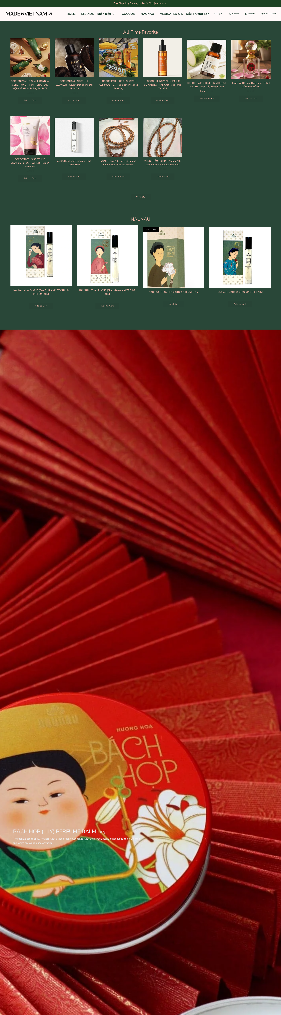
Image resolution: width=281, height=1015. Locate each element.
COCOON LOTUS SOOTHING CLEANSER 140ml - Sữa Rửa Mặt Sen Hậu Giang (30, 163)
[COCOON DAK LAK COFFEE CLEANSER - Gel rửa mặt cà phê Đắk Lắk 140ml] (74, 57)
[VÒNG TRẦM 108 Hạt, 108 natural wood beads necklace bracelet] (118, 137)
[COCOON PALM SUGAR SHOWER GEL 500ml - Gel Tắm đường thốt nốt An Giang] (118, 57)
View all (140, 197)
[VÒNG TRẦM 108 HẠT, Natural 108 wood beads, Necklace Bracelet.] (162, 137)
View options (207, 98)
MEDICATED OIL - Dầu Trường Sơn (184, 14)
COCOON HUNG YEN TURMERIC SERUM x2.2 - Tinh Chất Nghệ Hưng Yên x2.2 (162, 85)
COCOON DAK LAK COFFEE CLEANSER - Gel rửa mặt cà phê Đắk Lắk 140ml (74, 85)
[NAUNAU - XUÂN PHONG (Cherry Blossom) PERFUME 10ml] (107, 255)
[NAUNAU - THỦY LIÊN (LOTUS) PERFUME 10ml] (173, 257)
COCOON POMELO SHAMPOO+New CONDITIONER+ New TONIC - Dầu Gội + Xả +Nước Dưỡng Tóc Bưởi (30, 85)
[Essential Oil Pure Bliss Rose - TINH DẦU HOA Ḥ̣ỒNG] (251, 59)
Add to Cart (30, 100)
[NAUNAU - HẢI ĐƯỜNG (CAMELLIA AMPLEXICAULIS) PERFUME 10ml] (41, 255)
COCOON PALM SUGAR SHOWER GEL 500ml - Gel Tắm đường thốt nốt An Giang (118, 85)
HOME (71, 14)
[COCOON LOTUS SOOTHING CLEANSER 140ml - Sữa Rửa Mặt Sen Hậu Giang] (30, 135)
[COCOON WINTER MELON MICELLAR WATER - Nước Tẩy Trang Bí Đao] (207, 59)
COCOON (128, 14)
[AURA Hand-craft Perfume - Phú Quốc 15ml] (74, 137)
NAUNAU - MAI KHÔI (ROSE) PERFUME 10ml (240, 292)
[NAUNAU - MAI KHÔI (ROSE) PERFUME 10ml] (240, 257)
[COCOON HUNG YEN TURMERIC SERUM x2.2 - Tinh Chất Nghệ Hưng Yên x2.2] (162, 57)
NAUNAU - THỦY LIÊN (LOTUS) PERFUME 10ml (173, 292)
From (206, 91)
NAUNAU (147, 14)
